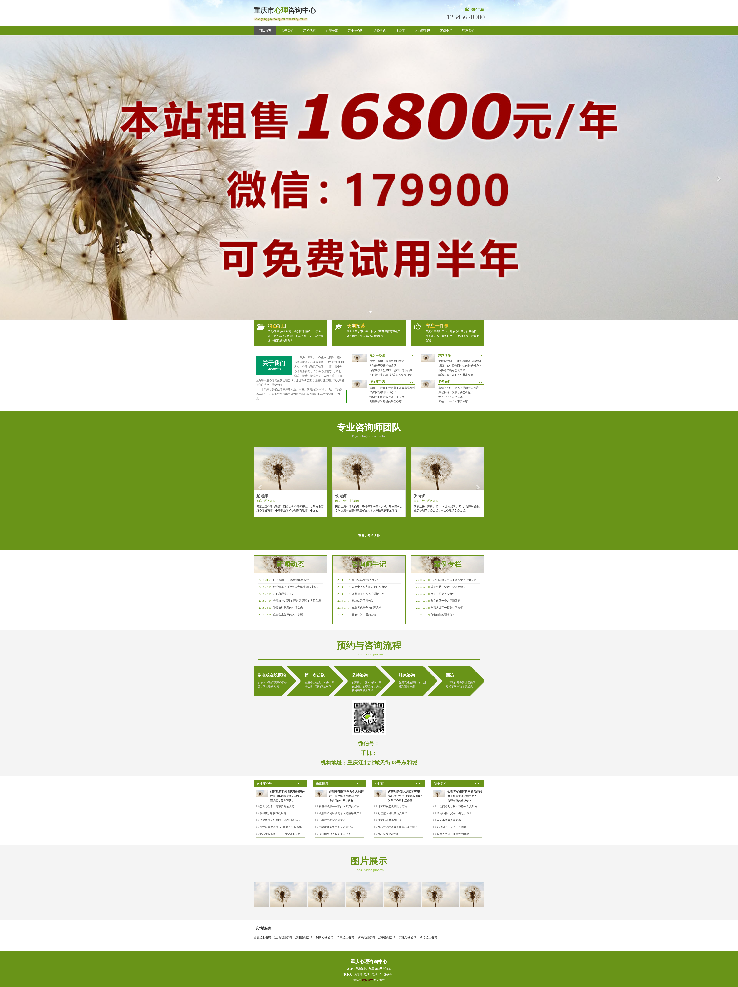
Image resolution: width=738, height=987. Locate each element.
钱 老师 (341, 496)
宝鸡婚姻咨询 (283, 937)
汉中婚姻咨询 (387, 937)
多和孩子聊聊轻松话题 (382, 365)
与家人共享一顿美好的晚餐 (447, 607)
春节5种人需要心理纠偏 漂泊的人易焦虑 (297, 600)
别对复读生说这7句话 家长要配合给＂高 (283, 827)
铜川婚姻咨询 (324, 937)
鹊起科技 (368, 980)
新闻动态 (309, 30)
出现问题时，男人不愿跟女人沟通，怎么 (461, 806)
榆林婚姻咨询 (366, 937)
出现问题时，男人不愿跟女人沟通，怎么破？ (465, 387)
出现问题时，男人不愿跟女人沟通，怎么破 (456, 580)
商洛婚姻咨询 (428, 937)
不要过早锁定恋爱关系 (451, 370)
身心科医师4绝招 (389, 834)
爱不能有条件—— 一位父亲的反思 (280, 834)
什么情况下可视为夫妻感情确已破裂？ (296, 586)
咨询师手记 (422, 30)
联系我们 (468, 30)
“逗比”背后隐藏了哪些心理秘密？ (398, 827)
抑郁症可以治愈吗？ (390, 820)
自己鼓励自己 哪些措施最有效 (291, 580)
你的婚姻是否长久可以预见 (335, 834)
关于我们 (287, 30)
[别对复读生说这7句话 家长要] (434, 893)
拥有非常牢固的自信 (364, 614)
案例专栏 (446, 30)
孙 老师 (419, 496)
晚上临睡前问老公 (362, 600)
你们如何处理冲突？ (443, 614)
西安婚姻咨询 (262, 937)
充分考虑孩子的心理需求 (366, 607)
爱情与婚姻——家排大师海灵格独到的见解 (464, 361)
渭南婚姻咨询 (345, 937)
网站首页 (265, 30)
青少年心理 (355, 30)
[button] (18, 177)
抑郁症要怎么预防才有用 (392, 806)
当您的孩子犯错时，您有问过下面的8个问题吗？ (398, 370)
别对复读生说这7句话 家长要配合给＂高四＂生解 (398, 374)
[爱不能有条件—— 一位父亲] (472, 893)
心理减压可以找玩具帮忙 (392, 813)
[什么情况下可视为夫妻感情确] (282, 893)
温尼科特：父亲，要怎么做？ (455, 392)
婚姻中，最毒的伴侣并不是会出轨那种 (392, 387)
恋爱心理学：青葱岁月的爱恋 (386, 361)
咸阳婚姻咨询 (303, 937)
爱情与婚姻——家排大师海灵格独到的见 (343, 806)
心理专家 (332, 30)
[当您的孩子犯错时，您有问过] (396, 893)
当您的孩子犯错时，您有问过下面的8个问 (284, 820)
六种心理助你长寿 (284, 593)
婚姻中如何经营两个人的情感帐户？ (459, 365)
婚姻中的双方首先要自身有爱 (386, 397)
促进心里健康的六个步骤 (288, 614)
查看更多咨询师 (369, 535)
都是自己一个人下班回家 (453, 401)
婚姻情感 (379, 30)
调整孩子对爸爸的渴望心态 (385, 401)
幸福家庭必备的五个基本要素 (455, 374)
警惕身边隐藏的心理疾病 (288, 607)
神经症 (400, 30)
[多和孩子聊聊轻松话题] (358, 893)
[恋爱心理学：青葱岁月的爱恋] (320, 893)
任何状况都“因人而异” (382, 392)
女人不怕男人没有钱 (450, 397)
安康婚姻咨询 (407, 937)
